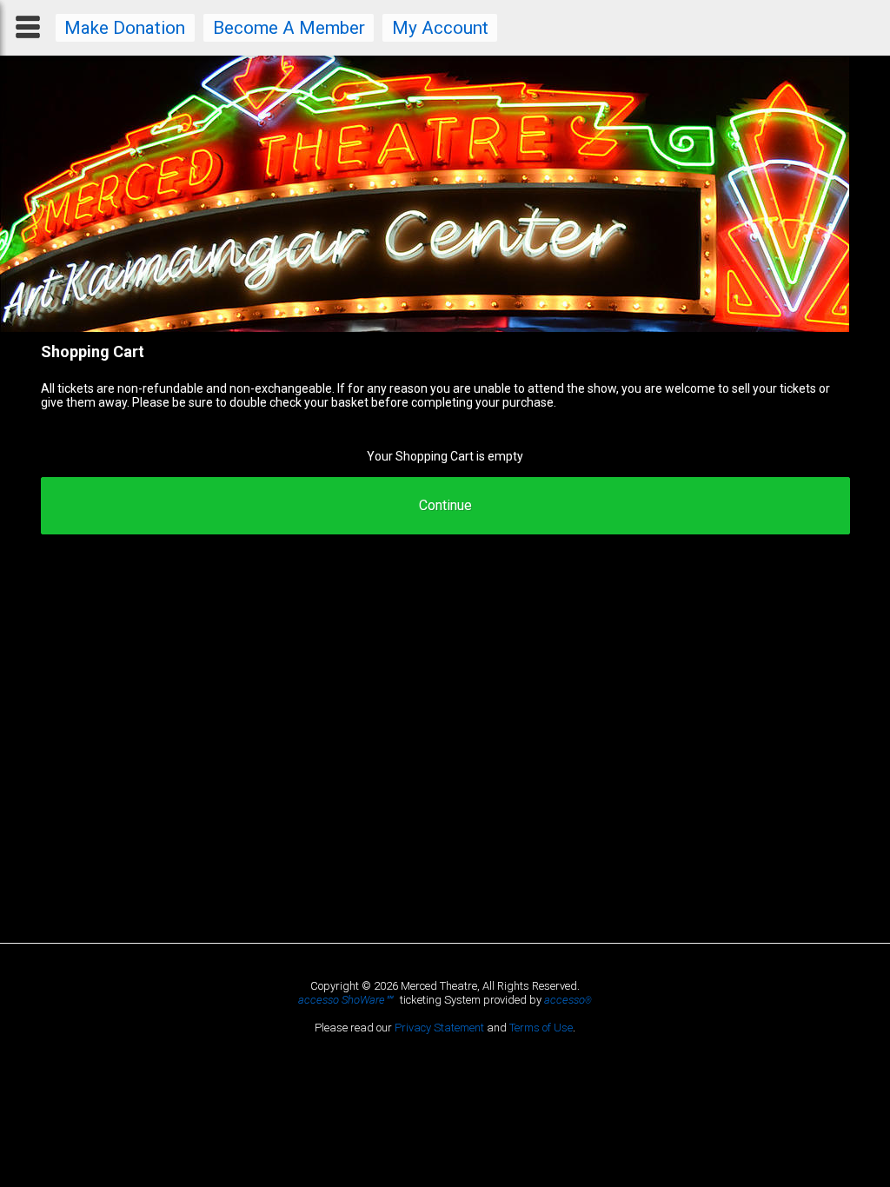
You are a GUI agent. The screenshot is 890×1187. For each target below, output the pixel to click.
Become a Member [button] (289, 27)
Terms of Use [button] (541, 1027)
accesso (568, 999)
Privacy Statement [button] (439, 1027)
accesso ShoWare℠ (345, 999)
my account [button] (440, 27)
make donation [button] (124, 27)
